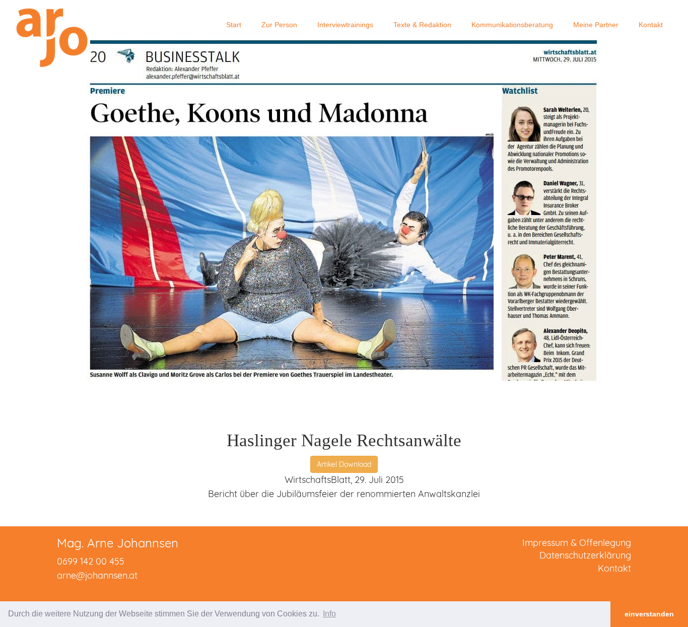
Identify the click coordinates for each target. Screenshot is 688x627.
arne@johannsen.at (97, 575)
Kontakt (614, 568)
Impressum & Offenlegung (576, 542)
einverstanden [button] (649, 614)
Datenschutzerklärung (585, 555)
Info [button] (329, 613)
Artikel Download (344, 464)
